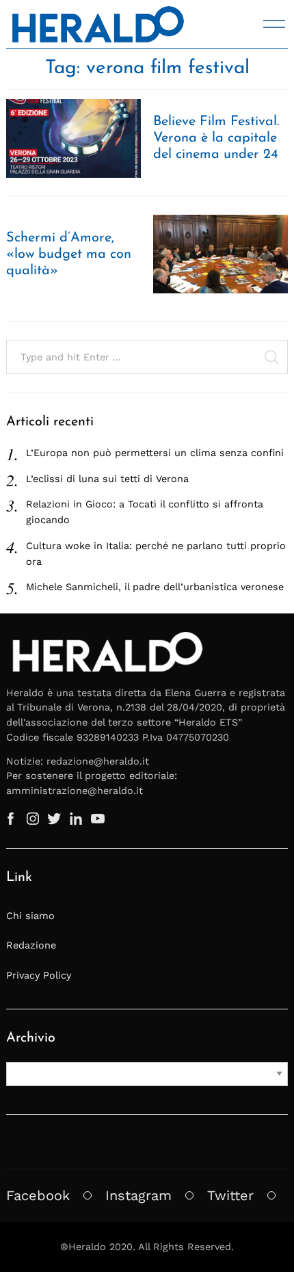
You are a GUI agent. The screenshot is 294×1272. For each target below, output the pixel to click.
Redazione (31, 945)
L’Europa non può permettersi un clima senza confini (155, 452)
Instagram (138, 1195)
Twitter (230, 1195)
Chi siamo (30, 915)
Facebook (38, 1195)
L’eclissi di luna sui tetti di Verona (107, 478)
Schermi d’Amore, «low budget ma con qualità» (68, 254)
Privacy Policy (38, 975)
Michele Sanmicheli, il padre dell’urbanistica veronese (155, 586)
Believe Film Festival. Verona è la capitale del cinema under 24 (216, 138)
